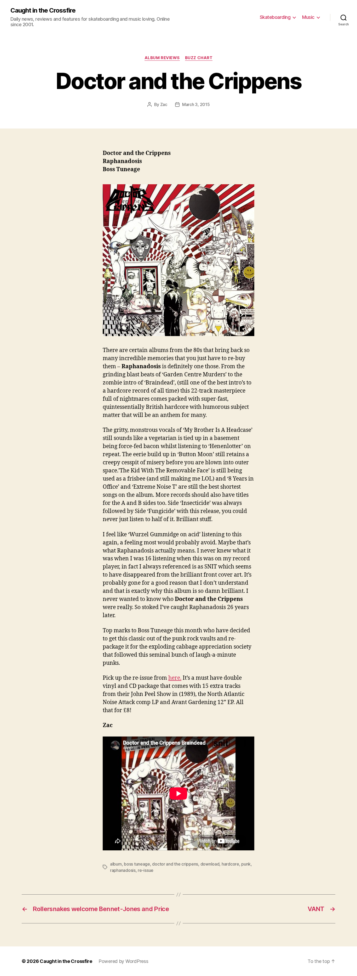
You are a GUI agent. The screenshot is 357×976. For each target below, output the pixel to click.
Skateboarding (275, 17)
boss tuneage (137, 864)
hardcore (230, 864)
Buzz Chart (199, 57)
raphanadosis (123, 870)
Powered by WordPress (123, 961)
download (210, 864)
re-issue (145, 870)
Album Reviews (162, 57)
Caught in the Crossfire (43, 10)
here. (174, 678)
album (116, 864)
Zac (163, 104)
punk (246, 864)
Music (308, 17)
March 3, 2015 (196, 104)
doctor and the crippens (175, 864)
